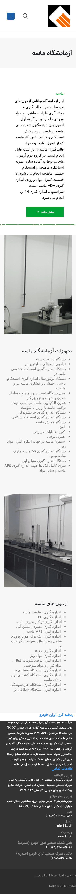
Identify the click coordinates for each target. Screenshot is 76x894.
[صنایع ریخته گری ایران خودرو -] (59, 16)
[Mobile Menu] (11, 16)
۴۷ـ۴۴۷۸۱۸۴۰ (64, 816)
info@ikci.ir (64, 826)
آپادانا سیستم (42, 875)
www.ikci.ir (65, 836)
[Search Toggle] (25, 16)
